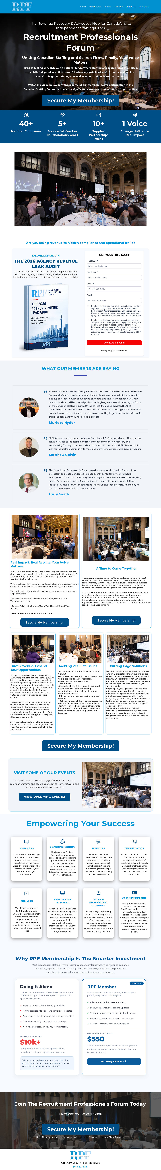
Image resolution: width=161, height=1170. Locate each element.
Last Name (92, 272)
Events (108, 7)
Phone (90, 284)
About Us (131, 7)
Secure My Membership (114, 1061)
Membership (95, 7)
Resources (144, 7)
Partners (119, 7)
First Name (92, 261)
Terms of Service (120, 351)
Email (90, 295)
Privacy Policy (106, 351)
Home (83, 7)
